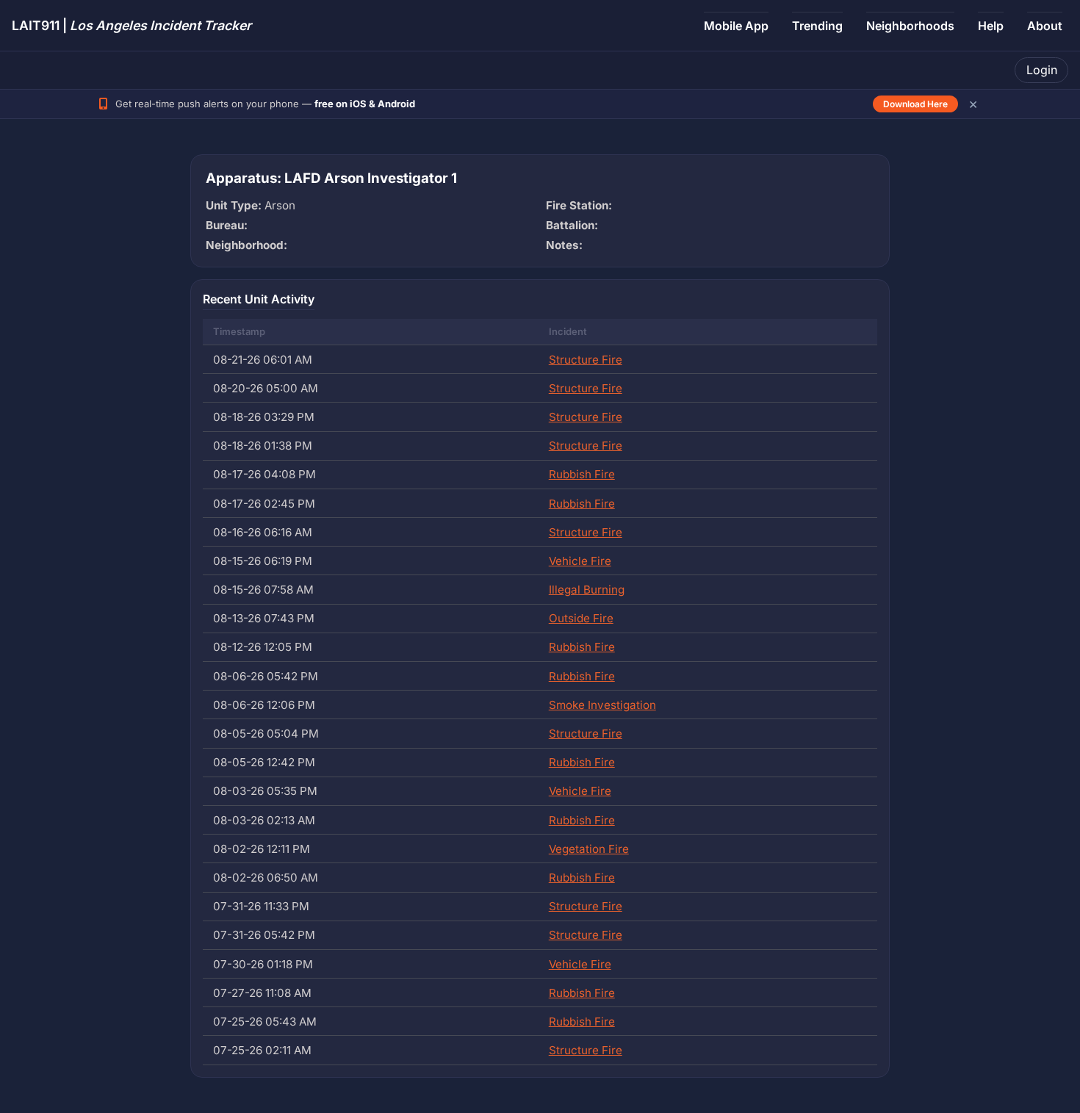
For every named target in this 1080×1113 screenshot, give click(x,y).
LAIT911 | (131, 25)
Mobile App (736, 25)
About (1044, 25)
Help (991, 25)
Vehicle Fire (580, 561)
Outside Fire (581, 618)
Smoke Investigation (602, 705)
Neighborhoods (910, 25)
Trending (817, 25)
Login (1041, 69)
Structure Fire (585, 360)
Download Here (915, 103)
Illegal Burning (586, 590)
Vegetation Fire (589, 849)
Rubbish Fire (582, 474)
